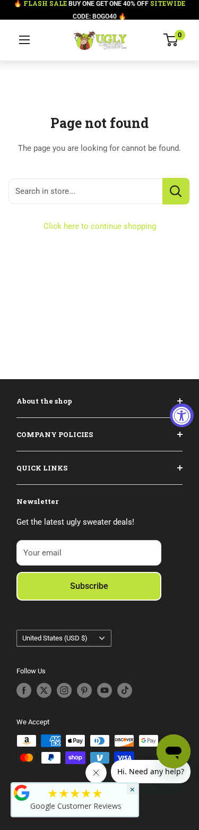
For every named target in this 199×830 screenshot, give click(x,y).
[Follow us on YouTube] (104, 690)
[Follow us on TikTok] (124, 690)
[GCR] (21, 792)
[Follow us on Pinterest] (84, 690)
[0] (171, 39)
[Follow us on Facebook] (23, 690)
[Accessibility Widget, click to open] (182, 415)
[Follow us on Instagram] (64, 690)
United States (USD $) (55, 638)
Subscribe (89, 586)
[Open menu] (24, 40)
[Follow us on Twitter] (44, 690)
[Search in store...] (176, 191)
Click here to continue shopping (100, 226)
